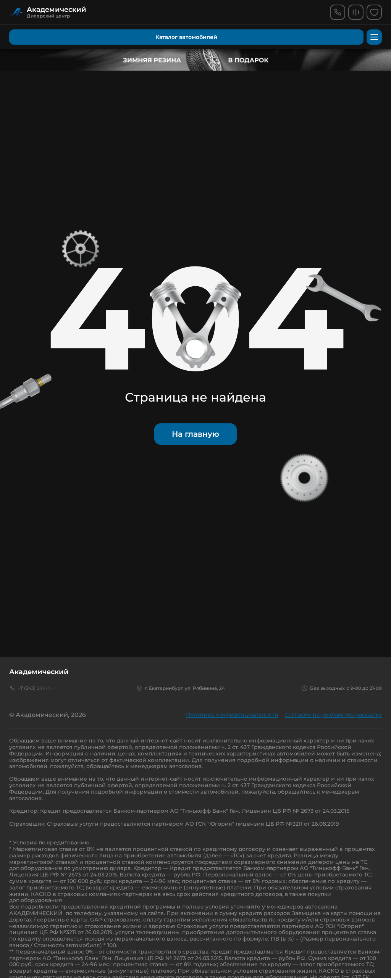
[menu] (374, 37)
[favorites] (374, 12)
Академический (39, 672)
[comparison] (356, 12)
